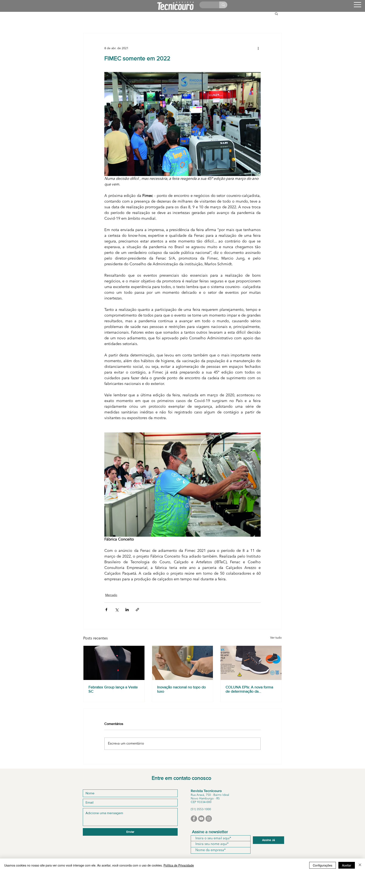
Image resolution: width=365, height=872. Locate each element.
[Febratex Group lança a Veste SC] (113, 663)
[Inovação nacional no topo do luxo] (182, 663)
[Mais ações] (258, 48)
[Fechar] (359, 865)
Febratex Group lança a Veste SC (113, 689)
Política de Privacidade (178, 865)
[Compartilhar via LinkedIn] (127, 610)
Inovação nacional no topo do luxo (181, 689)
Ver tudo (276, 637)
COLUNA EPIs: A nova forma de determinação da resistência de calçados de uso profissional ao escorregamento (251, 689)
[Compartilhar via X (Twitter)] (117, 610)
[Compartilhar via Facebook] (106, 610)
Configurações (322, 865)
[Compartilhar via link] (137, 610)
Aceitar (346, 865)
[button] (357, 4)
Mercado (111, 595)
